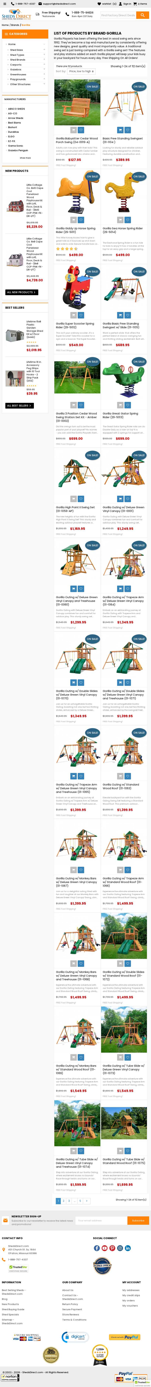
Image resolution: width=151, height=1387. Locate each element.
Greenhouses (18, 74)
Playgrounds (18, 79)
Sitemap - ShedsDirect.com (12, 1321)
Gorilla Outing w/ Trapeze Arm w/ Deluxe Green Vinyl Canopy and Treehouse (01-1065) (76, 788)
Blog (4, 1299)
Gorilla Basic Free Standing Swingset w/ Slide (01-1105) (121, 325)
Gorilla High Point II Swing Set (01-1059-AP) (75, 509)
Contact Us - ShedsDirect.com (72, 1297)
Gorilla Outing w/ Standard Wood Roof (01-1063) (121, 786)
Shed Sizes (16, 50)
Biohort (12, 127)
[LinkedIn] (128, 1248)
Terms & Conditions (74, 1319)
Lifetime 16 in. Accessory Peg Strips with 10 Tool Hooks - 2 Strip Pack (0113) (34, 371)
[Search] (142, 15)
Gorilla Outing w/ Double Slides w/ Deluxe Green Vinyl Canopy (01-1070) (77, 694)
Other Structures (20, 84)
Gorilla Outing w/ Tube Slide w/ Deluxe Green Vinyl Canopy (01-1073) (124, 1069)
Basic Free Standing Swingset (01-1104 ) (123, 140)
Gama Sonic (15, 146)
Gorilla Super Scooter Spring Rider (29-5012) (75, 325)
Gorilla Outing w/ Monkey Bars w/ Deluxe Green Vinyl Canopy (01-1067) (76, 882)
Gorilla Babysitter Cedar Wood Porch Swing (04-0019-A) (77, 140)
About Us (67, 1290)
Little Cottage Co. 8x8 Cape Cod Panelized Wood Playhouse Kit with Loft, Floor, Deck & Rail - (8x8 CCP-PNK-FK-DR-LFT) (35, 254)
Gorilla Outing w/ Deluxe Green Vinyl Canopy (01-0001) (123, 509)
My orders (128, 1300)
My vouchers (130, 1305)
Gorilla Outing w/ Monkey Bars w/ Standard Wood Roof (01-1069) (76, 1069)
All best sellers (19, 406)
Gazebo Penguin (18, 150)
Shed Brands (17, 59)
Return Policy (70, 1304)
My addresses (130, 1290)
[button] (10, 1377)
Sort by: (61, 71)
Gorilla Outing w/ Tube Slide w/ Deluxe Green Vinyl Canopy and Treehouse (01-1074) (77, 1163)
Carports (15, 64)
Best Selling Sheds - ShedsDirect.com (14, 1292)
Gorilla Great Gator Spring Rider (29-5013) (120, 415)
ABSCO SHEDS (16, 109)
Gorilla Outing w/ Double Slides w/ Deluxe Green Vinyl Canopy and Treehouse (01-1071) (123, 694)
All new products (21, 292)
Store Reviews (70, 1314)
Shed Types (17, 55)
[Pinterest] (112, 1248)
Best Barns (14, 122)
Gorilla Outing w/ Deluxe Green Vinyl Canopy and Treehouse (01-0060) (77, 600)
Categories (15, 34)
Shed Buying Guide (13, 1309)
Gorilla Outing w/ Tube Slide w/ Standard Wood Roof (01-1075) (124, 1161)
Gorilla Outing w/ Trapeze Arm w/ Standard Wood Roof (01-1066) (123, 882)
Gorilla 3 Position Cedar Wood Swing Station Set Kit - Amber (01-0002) (76, 417)
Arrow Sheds (15, 118)
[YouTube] (105, 1248)
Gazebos (15, 69)
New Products (10, 1304)
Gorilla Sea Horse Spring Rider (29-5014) (123, 230)
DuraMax (13, 132)
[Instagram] (120, 1248)
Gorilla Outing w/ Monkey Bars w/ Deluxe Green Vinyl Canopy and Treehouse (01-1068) (76, 975)
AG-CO (12, 113)
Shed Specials (10, 1314)
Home (11, 44)
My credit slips (131, 1295)
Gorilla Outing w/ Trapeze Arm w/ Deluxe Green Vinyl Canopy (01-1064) (123, 600)
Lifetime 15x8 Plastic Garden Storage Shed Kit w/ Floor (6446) (35, 329)
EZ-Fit (11, 141)
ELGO (11, 136)
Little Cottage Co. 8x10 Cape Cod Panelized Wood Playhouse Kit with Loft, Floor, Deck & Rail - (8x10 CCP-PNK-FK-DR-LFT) (35, 201)
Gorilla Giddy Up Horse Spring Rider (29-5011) (75, 230)
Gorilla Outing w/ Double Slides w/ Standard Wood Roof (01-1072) (123, 975)
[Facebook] (97, 1248)
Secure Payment (72, 1309)
